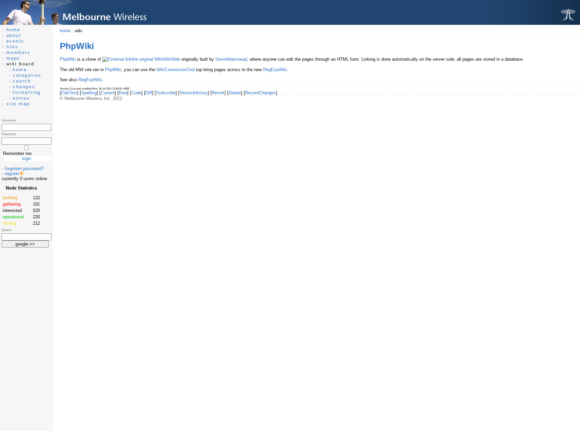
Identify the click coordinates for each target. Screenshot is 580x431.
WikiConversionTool (175, 69)
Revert (218, 92)
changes (24, 86)
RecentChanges (260, 92)
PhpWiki (68, 59)
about (13, 35)
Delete (235, 92)
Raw (123, 92)
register (12, 173)
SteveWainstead (231, 59)
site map (18, 103)
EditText (69, 92)
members (18, 52)
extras (21, 98)
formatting (27, 92)
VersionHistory (194, 92)
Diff (148, 92)
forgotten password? (24, 168)
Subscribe (166, 92)
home (65, 30)
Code (136, 92)
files (12, 46)
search (22, 81)
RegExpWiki (275, 69)
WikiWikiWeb (167, 59)
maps (13, 58)
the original (142, 59)
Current (108, 92)
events (15, 41)
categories (27, 75)
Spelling (89, 92)
